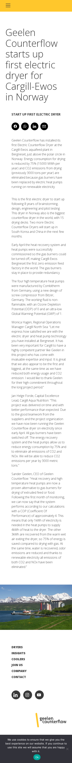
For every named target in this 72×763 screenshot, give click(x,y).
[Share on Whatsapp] (25, 126)
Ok (37, 757)
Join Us (17, 665)
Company (19, 671)
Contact (19, 677)
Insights (18, 653)
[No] (67, 749)
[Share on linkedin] (34, 126)
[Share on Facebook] (15, 126)
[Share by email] (44, 126)
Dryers (17, 647)
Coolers (18, 659)
